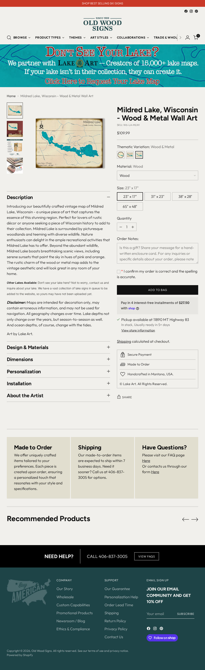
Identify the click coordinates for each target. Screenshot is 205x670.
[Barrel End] (121, 155)
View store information (138, 330)
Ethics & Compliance (73, 628)
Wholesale (65, 596)
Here (146, 460)
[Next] (180, 37)
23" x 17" (130, 196)
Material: (130, 166)
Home (11, 96)
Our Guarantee (117, 588)
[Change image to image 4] (15, 166)
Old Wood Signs (41, 651)
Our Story (64, 588)
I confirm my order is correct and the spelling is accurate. (157, 274)
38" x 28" (185, 196)
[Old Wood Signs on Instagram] (191, 11)
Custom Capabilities (73, 604)
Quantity (124, 218)
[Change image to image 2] (15, 129)
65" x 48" (130, 206)
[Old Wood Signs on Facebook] (186, 11)
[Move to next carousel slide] (194, 519)
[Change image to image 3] (15, 147)
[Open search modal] (9, 38)
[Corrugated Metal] (130, 155)
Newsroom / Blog (70, 620)
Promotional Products (74, 612)
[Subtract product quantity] (120, 227)
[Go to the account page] (188, 38)
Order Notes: (128, 238)
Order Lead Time (119, 604)
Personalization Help (121, 596)
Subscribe (185, 614)
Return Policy (115, 620)
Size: (128, 187)
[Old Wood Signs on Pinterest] (196, 11)
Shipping (124, 341)
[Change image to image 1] (15, 110)
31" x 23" (157, 196)
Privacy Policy (116, 628)
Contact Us (114, 636)
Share (127, 397)
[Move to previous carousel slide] (185, 519)
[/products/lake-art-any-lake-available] (102, 65)
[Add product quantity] (132, 227)
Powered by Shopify (20, 655)
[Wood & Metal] (139, 155)
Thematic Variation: (145, 146)
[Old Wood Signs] (102, 24)
